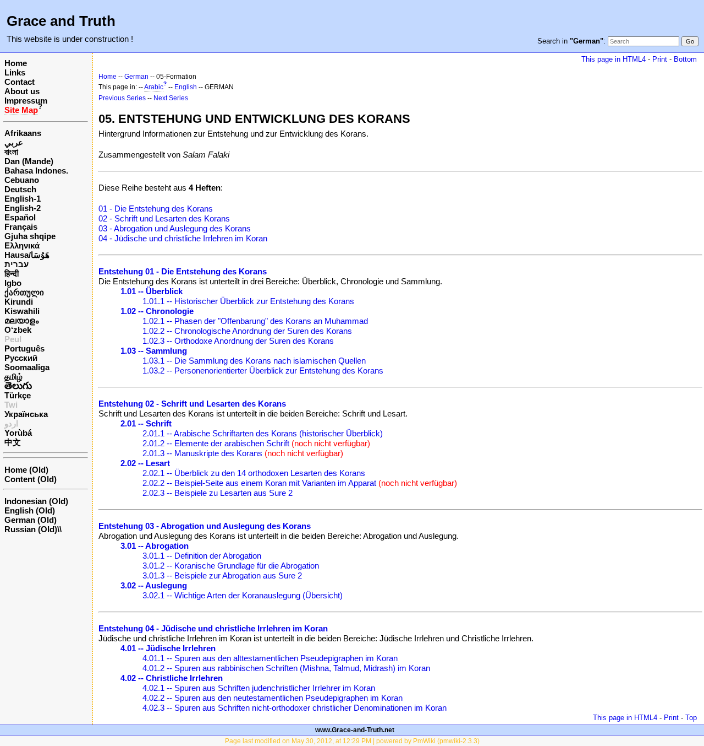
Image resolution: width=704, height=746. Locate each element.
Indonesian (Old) (36, 501)
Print (659, 59)
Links (14, 72)
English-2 (22, 208)
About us (22, 91)
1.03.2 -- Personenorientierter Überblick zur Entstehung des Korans (262, 370)
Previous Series (122, 98)
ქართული (24, 292)
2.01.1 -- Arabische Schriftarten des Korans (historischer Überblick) (262, 433)
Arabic (153, 87)
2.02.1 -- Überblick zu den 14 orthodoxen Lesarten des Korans (253, 473)
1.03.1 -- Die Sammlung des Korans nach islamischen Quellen (254, 360)
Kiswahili (22, 311)
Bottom (685, 59)
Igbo (12, 283)
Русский (20, 358)
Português (24, 348)
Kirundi (18, 301)
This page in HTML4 (613, 59)
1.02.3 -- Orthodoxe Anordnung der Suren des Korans (238, 340)
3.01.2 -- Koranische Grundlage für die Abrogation (230, 565)
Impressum (25, 100)
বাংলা (11, 151)
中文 (12, 442)
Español (20, 217)
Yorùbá (18, 432)
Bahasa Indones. (36, 170)
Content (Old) (30, 479)
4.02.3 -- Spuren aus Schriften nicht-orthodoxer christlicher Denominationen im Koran (294, 707)
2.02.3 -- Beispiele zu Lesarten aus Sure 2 (217, 493)
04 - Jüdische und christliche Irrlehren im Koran (182, 238)
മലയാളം (21, 320)
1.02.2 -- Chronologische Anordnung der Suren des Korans (247, 331)
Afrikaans (22, 133)
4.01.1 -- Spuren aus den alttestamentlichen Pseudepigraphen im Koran (270, 658)
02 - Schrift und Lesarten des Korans (164, 218)
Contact (19, 82)
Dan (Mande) (28, 161)
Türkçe (17, 395)
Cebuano (21, 180)
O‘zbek (17, 329)
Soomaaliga (27, 367)
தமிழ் (13, 376)
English (185, 87)
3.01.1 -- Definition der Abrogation (201, 555)
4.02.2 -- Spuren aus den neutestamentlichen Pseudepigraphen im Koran (272, 697)
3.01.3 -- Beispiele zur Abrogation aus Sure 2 (222, 575)
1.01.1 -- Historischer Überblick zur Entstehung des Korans (248, 301)
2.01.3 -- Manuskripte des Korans (202, 453)
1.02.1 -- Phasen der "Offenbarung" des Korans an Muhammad (255, 321)
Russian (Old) (30, 529)
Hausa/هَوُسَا (27, 255)
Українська (26, 414)
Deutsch (20, 189)
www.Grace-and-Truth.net (354, 730)
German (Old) (30, 520)
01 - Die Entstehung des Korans (155, 208)
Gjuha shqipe (30, 236)
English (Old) (29, 510)
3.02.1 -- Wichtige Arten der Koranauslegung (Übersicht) (242, 595)
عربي (13, 142)
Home (15, 63)
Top (691, 717)
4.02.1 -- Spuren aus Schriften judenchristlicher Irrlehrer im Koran (258, 688)
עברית (16, 264)
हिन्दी (11, 273)
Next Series (170, 98)
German (136, 76)
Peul (12, 339)
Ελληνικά (22, 245)
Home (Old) (26, 469)
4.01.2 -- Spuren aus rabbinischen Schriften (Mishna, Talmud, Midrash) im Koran (286, 668)
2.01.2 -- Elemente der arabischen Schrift (215, 443)
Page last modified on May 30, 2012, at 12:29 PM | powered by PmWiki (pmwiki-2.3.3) (352, 741)
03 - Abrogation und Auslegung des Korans (174, 228)
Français (20, 226)
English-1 (22, 198)
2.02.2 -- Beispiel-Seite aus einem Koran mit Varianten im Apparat (259, 483)
